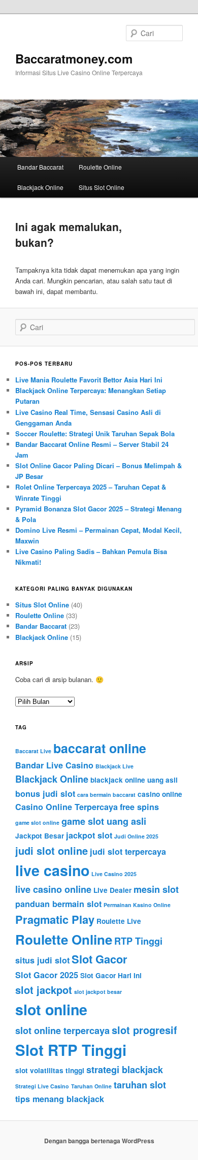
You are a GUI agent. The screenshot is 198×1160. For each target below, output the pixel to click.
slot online (51, 1009)
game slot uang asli (103, 821)
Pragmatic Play (54, 919)
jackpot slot (89, 835)
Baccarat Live (33, 751)
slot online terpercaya (62, 1030)
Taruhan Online (91, 1086)
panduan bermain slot (58, 904)
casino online (160, 794)
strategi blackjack (124, 1069)
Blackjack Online (40, 187)
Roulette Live (118, 921)
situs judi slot (42, 960)
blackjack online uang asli (134, 780)
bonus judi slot (45, 793)
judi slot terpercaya (128, 851)
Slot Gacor (99, 959)
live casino (52, 870)
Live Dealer (112, 890)
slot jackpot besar (98, 991)
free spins (139, 807)
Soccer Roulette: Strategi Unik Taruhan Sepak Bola (95, 433)
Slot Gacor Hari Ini (111, 975)
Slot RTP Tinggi (70, 1049)
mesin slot (156, 889)
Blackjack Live (114, 766)
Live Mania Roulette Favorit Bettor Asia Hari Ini (88, 379)
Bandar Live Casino (54, 765)
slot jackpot (43, 989)
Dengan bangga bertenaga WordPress (99, 1140)
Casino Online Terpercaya (66, 807)
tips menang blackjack (59, 1099)
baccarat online (99, 748)
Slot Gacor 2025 (46, 975)
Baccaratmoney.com (74, 58)
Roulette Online (100, 167)
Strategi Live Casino (42, 1086)
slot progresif (144, 1029)
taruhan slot (140, 1084)
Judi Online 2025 (136, 836)
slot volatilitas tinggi (49, 1070)
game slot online (37, 822)
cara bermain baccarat (106, 794)
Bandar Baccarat (40, 167)
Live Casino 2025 (114, 874)
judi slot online (51, 850)
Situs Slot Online (101, 187)
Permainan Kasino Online (137, 905)
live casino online (53, 889)
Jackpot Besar (39, 836)
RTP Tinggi (138, 941)
